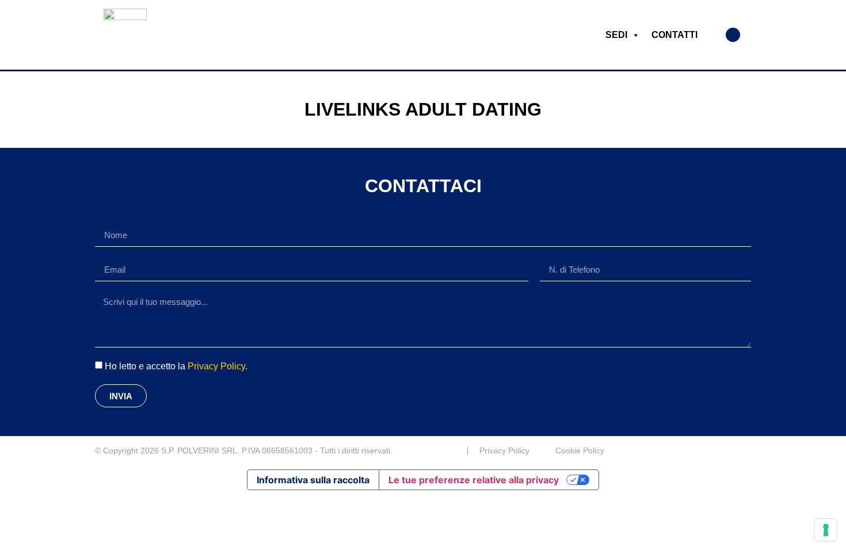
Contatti (674, 35)
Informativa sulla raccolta (313, 480)
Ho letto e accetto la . (176, 366)
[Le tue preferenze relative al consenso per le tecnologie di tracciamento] (826, 530)
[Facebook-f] (746, 450)
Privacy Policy (216, 366)
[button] (733, 35)
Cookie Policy (579, 450)
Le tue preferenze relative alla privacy (473, 480)
